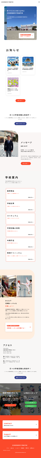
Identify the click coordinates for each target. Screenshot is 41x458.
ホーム (8, 448)
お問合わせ (32, 448)
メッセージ (17, 448)
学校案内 (22, 448)
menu (39, 2)
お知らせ (12, 448)
